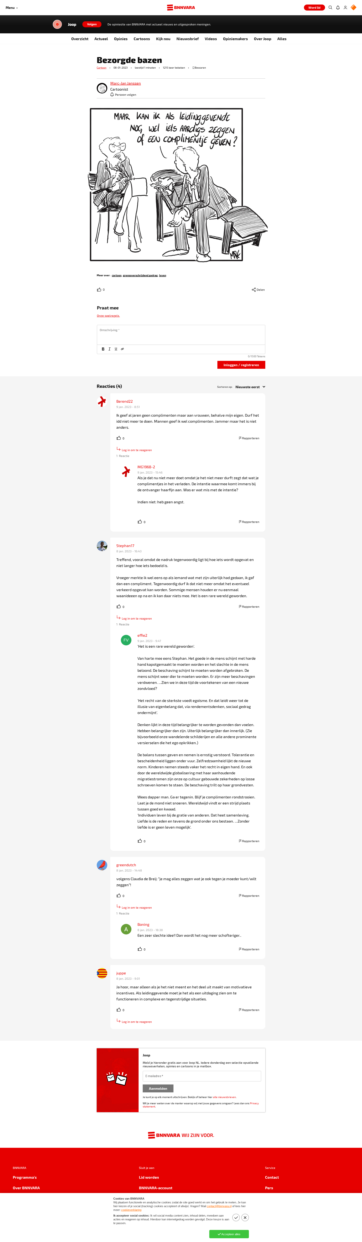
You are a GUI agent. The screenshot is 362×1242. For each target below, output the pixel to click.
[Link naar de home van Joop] (57, 24)
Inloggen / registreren (241, 365)
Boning (143, 924)
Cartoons (142, 38)
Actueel (101, 38)
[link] (102, 88)
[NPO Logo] (353, 8)
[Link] (122, 349)
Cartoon (101, 67)
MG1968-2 (146, 467)
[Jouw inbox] (338, 7)
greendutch (126, 864)
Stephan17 (125, 545)
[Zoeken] (330, 7)
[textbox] (181, 335)
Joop (72, 24)
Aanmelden (158, 1088)
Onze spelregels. (108, 315)
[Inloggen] (345, 7)
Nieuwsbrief (187, 38)
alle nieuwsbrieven (224, 1097)
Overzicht (79, 38)
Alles (282, 38)
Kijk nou (163, 38)
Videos (211, 38)
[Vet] (103, 349)
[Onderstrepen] (116, 349)
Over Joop (262, 38)
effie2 (142, 635)
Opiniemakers (235, 38)
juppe (121, 973)
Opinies (121, 38)
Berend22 (124, 401)
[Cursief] (110, 349)
